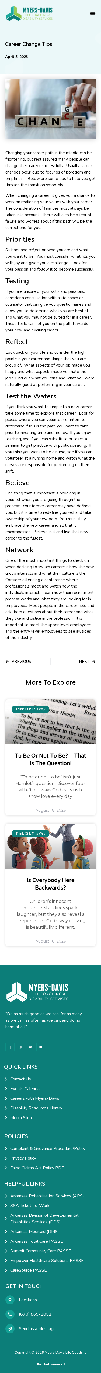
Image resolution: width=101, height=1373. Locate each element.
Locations (28, 1300)
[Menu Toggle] (93, 13)
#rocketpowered (51, 1364)
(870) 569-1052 (35, 1314)
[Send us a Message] (10, 1328)
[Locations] (10, 1299)
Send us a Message (37, 1329)
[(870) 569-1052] (10, 1314)
